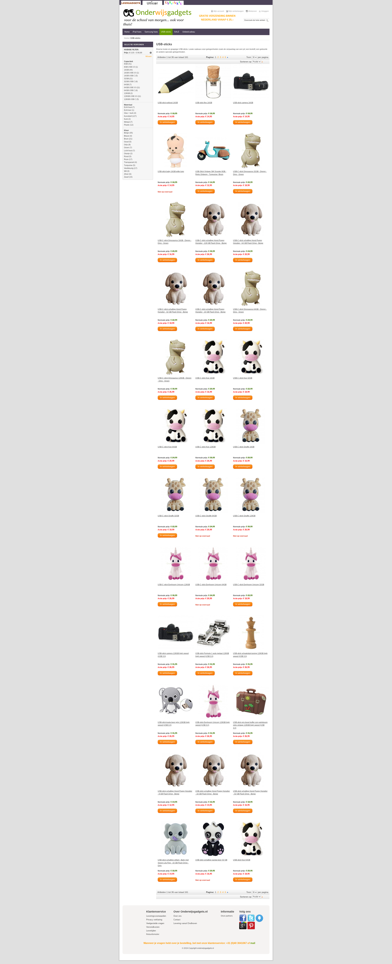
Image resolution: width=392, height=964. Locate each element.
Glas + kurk (128, 113)
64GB (126, 85)
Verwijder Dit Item (151, 53)
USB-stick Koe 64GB (241, 860)
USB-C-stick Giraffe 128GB (244, 516)
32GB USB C (129, 81)
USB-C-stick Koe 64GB (167, 447)
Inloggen (265, 11)
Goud (126, 142)
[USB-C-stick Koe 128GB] (213, 426)
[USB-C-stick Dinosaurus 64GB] (251, 288)
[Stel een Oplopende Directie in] (262, 61)
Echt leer (127, 110)
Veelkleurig (128, 168)
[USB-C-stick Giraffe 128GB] (251, 495)
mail (252, 943)
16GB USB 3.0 (130, 73)
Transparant (129, 162)
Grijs (126, 145)
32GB (126, 79)
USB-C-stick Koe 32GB (242, 378)
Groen (126, 147)
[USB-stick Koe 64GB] (251, 839)
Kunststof (128, 116)
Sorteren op (245, 61)
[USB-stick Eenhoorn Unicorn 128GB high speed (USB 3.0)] (213, 701)
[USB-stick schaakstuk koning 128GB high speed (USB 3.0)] (251, 632)
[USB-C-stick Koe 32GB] (251, 357)
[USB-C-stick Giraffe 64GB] (213, 495)
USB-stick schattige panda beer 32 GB (211, 860)
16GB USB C (129, 76)
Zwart (126, 177)
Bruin (126, 139)
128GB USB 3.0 (130, 96)
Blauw (126, 136)
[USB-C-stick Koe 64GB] (176, 426)
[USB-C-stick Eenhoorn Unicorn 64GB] (213, 564)
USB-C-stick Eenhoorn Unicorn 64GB (210, 585)
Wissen (148, 56)
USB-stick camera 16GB (243, 103)
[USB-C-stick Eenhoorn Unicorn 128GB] (176, 564)
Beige (126, 133)
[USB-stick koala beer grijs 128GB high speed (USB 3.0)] (176, 701)
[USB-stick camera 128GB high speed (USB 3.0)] (176, 632)
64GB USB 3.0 (130, 87)
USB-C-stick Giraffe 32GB (168, 516)
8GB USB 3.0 (129, 67)
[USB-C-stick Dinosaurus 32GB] (251, 151)
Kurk (126, 119)
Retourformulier (152, 934)
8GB (126, 64)
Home (126, 38)
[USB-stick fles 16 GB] (213, 82)
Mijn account (218, 11)
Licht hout (128, 151)
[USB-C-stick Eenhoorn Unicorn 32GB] (251, 564)
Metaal (127, 122)
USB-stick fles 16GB (203, 103)
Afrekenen (252, 11)
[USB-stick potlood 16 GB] (176, 82)
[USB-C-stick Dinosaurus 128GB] (176, 357)
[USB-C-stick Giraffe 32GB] (176, 495)
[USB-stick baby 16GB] (176, 151)
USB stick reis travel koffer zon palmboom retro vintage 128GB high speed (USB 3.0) (250, 725)
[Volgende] (227, 57)
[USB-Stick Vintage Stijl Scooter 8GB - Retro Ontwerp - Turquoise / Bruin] (213, 151)
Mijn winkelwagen (236, 11)
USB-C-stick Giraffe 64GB (206, 516)
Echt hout (128, 107)
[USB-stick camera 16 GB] (251, 82)
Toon (248, 57)
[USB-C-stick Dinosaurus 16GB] (176, 220)
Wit (125, 171)
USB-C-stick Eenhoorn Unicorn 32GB (248, 585)
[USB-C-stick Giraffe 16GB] (251, 426)
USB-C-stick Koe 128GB (205, 447)
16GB (126, 70)
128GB (127, 93)
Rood (126, 156)
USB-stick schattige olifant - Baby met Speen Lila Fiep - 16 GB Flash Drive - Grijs (173, 863)
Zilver (126, 174)
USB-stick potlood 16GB (168, 103)
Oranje (127, 153)
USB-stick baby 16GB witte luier (171, 171)
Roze (126, 159)
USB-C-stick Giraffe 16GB (243, 447)
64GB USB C (129, 90)
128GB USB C (130, 99)
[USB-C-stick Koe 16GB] (213, 357)
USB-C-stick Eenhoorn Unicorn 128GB (174, 585)
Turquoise (128, 165)
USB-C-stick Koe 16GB (205, 378)
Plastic (127, 125)
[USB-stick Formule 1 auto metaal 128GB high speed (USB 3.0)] (213, 632)
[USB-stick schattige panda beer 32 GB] (213, 839)
